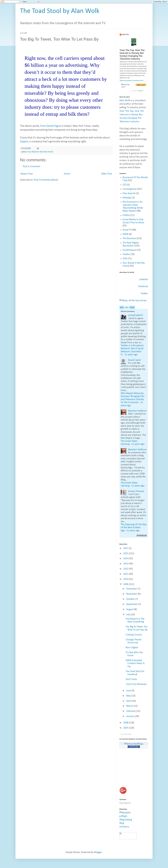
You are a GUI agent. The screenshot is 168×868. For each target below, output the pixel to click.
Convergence (129, 189)
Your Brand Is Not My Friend (40, 152)
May (128, 696)
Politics (126, 215)
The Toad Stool (123, 734)
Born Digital (132, 647)
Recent (127, 307)
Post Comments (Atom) (46, 180)
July (128, 614)
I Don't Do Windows (136, 684)
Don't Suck (131, 679)
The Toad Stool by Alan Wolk (59, 11)
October (130, 599)
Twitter (126, 254)
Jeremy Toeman (136, 491)
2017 (126, 548)
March (130, 706)
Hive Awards (129, 193)
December (132, 589)
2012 (126, 569)
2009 (126, 584)
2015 (126, 553)
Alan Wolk (124, 100)
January (130, 716)
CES (124, 185)
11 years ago (131, 354)
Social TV (127, 230)
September (132, 604)
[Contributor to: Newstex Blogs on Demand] (128, 838)
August (130, 609)
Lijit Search (125, 803)
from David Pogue (50, 126)
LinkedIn (143, 279)
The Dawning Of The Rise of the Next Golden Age (134, 527)
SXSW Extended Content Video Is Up (135, 663)
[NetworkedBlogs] (133, 744)
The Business (129, 238)
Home (67, 174)
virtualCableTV (135, 315)
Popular (132, 307)
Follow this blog (133, 746)
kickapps (127, 197)
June (129, 690)
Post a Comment (31, 166)
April (129, 701)
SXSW (125, 234)
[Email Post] (37, 148)
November (132, 594)
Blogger (98, 852)
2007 (126, 728)
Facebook (143, 286)
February (131, 711)
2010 (126, 579)
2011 (126, 574)
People (121, 307)
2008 (126, 722)
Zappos (24, 141)
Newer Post (27, 174)
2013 (126, 563)
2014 (126, 558)
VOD (125, 258)
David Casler (134, 360)
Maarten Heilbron (137, 411)
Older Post (106, 174)
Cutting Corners (134, 634)
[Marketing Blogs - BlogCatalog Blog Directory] (125, 826)
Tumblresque (129, 250)
